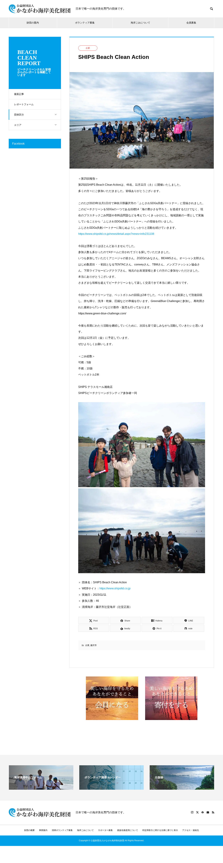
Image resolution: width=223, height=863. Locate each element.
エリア (17, 124)
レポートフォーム (24, 104)
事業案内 (43, 830)
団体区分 (19, 114)
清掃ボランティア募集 (62, 830)
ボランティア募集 (85, 22)
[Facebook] (202, 812)
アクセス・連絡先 (190, 830)
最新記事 (19, 94)
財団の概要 (29, 830)
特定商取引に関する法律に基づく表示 (160, 830)
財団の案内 (33, 22)
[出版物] (182, 788)
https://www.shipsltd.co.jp (114, 588)
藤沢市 (93, 645)
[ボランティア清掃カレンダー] (111, 788)
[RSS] (213, 812)
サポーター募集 (105, 830)
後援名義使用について (127, 830)
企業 (88, 48)
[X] (197, 812)
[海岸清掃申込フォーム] (41, 788)
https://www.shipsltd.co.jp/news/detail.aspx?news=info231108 (116, 233)
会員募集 (191, 22)
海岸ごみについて (140, 22)
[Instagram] (192, 812)
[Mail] (208, 812)
